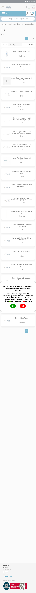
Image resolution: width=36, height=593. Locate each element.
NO (23, 306)
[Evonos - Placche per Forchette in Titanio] (7, 174)
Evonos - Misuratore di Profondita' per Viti (21, 212)
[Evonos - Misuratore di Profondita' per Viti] (7, 214)
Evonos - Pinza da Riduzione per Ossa (21, 91)
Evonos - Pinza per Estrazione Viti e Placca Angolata (21, 185)
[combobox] (15, 44)
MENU (7, 13)
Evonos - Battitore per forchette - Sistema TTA (21, 105)
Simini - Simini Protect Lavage (21, 51)
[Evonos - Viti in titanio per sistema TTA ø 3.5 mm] (7, 241)
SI (13, 306)
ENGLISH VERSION (30, 1)
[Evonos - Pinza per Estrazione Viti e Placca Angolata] (7, 187)
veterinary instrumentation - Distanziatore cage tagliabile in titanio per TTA (21, 199)
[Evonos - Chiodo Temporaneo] (7, 254)
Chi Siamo (5, 568)
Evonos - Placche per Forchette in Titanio (21, 172)
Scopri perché (7, 570)
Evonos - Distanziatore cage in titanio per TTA (21, 65)
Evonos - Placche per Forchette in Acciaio (21, 159)
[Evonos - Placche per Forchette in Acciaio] (7, 161)
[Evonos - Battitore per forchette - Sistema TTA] (7, 107)
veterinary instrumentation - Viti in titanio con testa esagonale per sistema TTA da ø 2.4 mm (21, 119)
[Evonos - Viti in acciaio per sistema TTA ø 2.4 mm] (7, 227)
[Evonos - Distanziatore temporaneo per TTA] (7, 267)
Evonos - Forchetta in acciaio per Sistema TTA (21, 279)
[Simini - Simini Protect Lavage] (7, 54)
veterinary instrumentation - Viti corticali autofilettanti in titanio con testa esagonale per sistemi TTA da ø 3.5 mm (21, 147)
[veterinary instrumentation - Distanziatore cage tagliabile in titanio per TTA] (7, 201)
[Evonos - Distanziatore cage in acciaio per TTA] (7, 81)
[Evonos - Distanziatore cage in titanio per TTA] (7, 67)
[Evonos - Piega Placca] (7, 321)
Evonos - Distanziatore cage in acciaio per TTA (21, 79)
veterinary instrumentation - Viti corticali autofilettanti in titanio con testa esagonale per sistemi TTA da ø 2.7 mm (21, 134)
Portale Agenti (7, 576)
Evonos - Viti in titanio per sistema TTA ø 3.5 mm (21, 239)
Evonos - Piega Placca (21, 318)
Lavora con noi (7, 574)
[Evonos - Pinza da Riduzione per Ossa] (7, 94)
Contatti (5, 572)
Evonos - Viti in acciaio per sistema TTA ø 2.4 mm (21, 225)
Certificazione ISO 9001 (9, 581)
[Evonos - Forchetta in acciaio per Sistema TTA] (7, 281)
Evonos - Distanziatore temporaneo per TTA (21, 265)
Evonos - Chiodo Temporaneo (21, 251)
